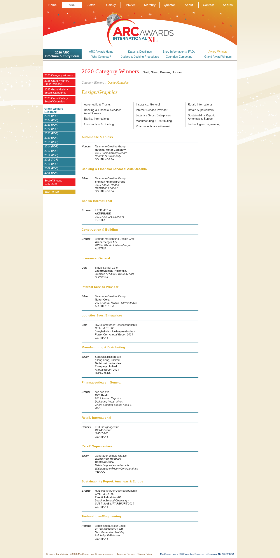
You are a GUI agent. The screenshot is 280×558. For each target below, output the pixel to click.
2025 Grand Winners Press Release (56, 82)
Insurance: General (148, 104)
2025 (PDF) (51, 115)
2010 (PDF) (51, 164)
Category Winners (93, 82)
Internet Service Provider (151, 110)
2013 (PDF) (51, 150)
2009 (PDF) (51, 168)
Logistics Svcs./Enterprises (153, 115)
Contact (208, 5)
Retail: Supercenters (201, 110)
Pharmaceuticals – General (153, 126)
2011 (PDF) (51, 159)
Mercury (150, 5)
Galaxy (111, 5)
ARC (72, 5)
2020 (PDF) (51, 137)
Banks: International (96, 118)
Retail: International (200, 104)
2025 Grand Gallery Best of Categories (56, 91)
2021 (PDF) (51, 133)
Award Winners (218, 51)
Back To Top (51, 191)
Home (52, 5)
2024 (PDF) (51, 120)
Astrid (91, 5)
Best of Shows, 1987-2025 (53, 182)
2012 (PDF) (51, 155)
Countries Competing (179, 56)
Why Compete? (101, 56)
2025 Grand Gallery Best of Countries (56, 100)
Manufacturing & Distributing (154, 121)
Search (228, 5)
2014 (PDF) (51, 146)
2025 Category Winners (58, 75)
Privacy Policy (144, 554)
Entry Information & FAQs (179, 51)
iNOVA (130, 5)
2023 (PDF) (51, 124)
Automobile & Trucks (97, 104)
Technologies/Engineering (204, 124)
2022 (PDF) (51, 129)
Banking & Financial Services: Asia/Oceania (103, 111)
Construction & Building (99, 124)
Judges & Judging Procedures (140, 56)
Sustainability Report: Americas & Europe (201, 117)
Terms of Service (126, 554)
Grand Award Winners (218, 56)
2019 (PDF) (51, 142)
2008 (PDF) (51, 172)
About (189, 5)
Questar (169, 5)
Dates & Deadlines (140, 51)
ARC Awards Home (101, 51)
